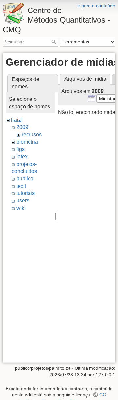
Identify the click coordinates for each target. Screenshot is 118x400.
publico (24, 178)
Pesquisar (54, 41)
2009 (22, 127)
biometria (27, 141)
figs (20, 149)
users (22, 200)
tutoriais (25, 193)
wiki (21, 208)
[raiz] (16, 119)
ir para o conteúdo (96, 5)
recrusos (32, 134)
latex (22, 156)
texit (21, 186)
